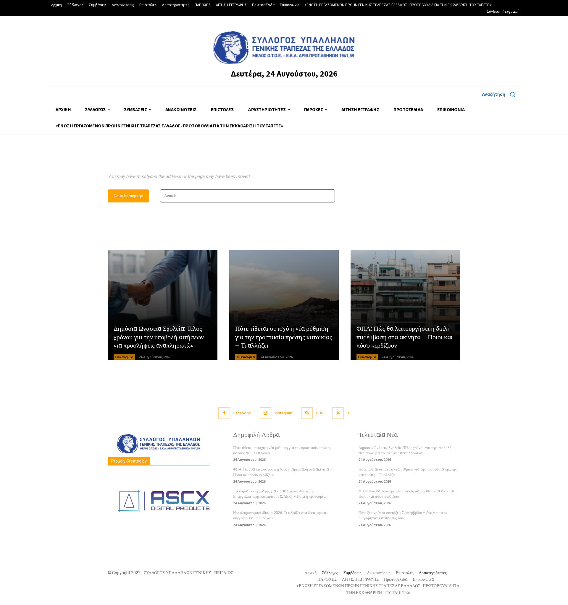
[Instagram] (265, 413)
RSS (319, 413)
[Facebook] (224, 413)
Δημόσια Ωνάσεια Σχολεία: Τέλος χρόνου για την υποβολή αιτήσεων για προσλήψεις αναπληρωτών (159, 337)
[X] (338, 413)
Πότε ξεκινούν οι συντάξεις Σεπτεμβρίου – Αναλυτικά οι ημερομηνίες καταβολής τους (403, 515)
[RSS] (307, 413)
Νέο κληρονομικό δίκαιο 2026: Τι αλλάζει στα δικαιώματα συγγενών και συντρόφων (280, 515)
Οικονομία (124, 357)
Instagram (283, 413)
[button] (500, 94)
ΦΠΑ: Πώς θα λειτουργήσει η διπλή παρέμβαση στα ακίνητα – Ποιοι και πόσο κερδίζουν (404, 337)
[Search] (328, 196)
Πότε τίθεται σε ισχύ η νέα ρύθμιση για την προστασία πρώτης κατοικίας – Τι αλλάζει (283, 337)
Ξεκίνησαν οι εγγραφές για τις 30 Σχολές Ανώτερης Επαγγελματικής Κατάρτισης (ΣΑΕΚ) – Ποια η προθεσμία (279, 493)
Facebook (242, 413)
